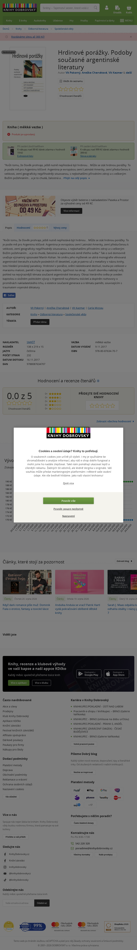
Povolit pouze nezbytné (68, 509)
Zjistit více (68, 483)
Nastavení (68, 516)
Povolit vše (68, 500)
